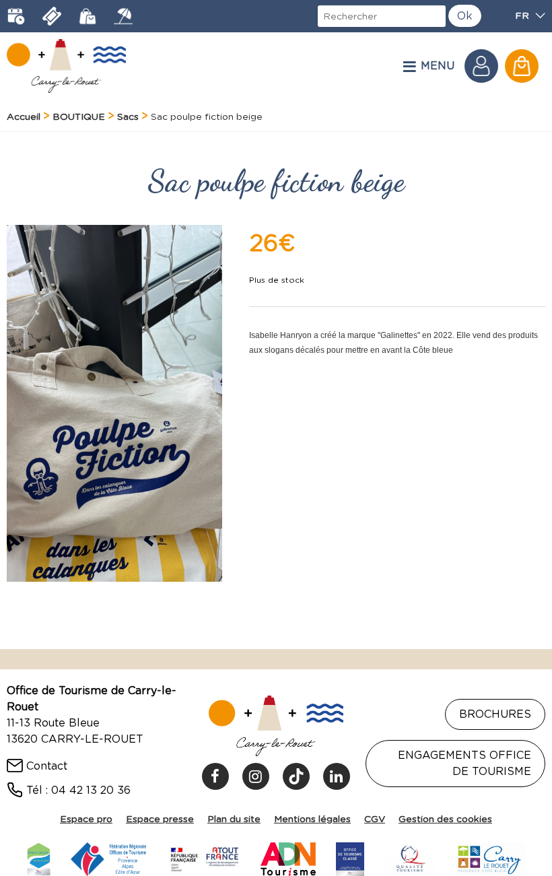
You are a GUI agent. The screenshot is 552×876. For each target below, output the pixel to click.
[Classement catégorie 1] (350, 857)
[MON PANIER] (522, 66)
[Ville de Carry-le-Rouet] (490, 857)
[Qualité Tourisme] (409, 857)
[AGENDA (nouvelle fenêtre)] (16, 16)
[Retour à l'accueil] (66, 66)
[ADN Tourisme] (288, 857)
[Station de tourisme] (38, 857)
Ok (465, 15)
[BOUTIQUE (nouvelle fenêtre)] (87, 16)
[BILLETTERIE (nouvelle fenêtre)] (51, 16)
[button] (522, 66)
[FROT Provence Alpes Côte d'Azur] (109, 857)
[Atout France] (204, 857)
